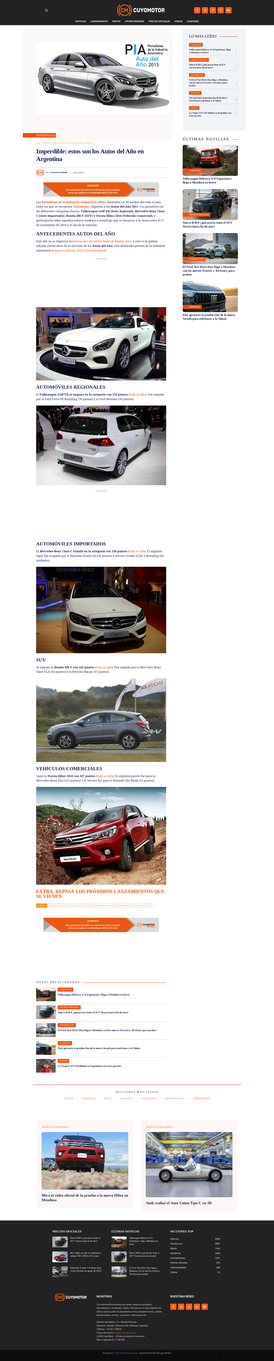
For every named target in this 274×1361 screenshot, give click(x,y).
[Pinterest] (126, 172)
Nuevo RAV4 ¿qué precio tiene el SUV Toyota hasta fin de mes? (93, 1012)
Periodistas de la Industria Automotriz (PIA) (73, 202)
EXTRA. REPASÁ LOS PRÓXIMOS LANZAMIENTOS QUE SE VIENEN (100, 894)
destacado (75, 905)
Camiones (65, 989)
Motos (63, 1061)
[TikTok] (213, 10)
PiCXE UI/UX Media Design (126, 1353)
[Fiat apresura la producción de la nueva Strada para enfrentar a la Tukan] (46, 1048)
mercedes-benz (106, 905)
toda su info (137, 394)
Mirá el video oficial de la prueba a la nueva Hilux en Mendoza (85, 1197)
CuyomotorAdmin (58, 172)
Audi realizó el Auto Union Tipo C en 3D (179, 1203)
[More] (163, 172)
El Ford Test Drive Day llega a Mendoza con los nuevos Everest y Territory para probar (107, 1030)
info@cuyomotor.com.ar (125, 1333)
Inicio (38, 143)
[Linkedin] (141, 172)
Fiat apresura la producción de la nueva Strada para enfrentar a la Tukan (99, 1048)
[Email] (148, 172)
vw (149, 905)
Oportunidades (69, 1007)
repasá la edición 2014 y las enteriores (79, 250)
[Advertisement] (101, 282)
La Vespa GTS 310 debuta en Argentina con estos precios (89, 1066)
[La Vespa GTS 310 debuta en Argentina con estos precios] (46, 1066)
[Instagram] (205, 10)
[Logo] (141, 10)
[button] (46, 10)
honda (89, 905)
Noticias (64, 1043)
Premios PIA (125, 905)
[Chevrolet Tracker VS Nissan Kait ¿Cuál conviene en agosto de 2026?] (60, 1271)
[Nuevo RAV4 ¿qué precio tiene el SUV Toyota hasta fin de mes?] (46, 1012)
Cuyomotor (81, 206)
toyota (139, 905)
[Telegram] (155, 172)
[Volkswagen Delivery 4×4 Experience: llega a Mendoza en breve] (46, 994)
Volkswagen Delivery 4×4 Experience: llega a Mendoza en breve (94, 994)
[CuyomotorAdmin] (41, 172)
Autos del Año (57, 905)
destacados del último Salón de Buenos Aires (103, 241)
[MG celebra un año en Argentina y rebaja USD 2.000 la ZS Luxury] (60, 1256)
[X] (221, 10)
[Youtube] (228, 10)
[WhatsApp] (133, 172)
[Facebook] (197, 10)
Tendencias (45, 135)
